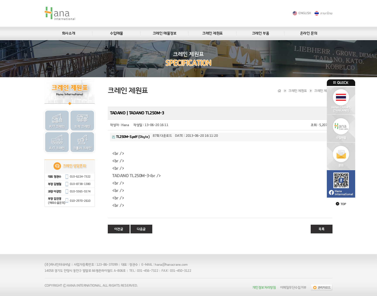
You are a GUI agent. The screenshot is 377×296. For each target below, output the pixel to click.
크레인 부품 (260, 33)
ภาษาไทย (326, 13)
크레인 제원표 (212, 33)
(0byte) (133, 137)
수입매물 (116, 33)
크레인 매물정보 (164, 33)
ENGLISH (304, 13)
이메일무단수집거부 (293, 287)
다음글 (141, 229)
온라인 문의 (308, 33)
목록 (321, 229)
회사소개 (68, 33)
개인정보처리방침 (264, 287)
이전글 (118, 229)
